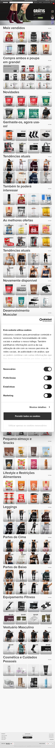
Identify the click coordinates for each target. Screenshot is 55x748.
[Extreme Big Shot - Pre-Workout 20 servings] (34, 229)
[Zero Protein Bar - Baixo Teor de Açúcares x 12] (21, 242)
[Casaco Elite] (21, 558)
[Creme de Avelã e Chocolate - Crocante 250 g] (9, 135)
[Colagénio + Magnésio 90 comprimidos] (46, 302)
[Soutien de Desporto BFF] (9, 259)
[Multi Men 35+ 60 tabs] (46, 199)
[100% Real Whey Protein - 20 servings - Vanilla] (34, 101)
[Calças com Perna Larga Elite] (21, 588)
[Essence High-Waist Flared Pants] (21, 516)
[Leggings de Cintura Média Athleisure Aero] (21, 528)
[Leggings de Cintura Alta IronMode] (34, 528)
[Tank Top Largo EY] (9, 546)
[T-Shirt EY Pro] (46, 636)
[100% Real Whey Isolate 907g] (21, 212)
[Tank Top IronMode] (21, 649)
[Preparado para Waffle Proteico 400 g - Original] (9, 464)
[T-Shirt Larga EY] (21, 546)
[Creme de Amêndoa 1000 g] (46, 498)
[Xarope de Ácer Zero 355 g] (9, 199)
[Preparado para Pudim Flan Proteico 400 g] (46, 452)
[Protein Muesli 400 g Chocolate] (46, 49)
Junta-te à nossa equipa (4, 735)
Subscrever (27, 737)
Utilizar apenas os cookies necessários (27, 425)
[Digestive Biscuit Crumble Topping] (21, 302)
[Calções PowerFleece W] (46, 588)
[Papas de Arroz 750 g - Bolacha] (34, 486)
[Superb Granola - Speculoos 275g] (21, 486)
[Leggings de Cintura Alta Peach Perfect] (9, 272)
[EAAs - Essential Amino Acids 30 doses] (34, 242)
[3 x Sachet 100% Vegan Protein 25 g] (34, 113)
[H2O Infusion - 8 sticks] (46, 212)
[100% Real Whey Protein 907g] (9, 289)
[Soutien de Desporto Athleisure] (46, 272)
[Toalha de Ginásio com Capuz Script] (46, 649)
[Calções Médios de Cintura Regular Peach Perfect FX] (21, 259)
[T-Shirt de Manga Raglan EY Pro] (34, 636)
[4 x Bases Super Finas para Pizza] (9, 37)
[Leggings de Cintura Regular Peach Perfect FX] (46, 259)
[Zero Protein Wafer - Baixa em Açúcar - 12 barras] (46, 37)
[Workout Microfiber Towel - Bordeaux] (9, 618)
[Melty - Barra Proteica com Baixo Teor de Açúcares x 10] (9, 229)
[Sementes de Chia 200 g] (34, 452)
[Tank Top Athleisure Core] (46, 546)
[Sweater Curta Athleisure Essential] (46, 558)
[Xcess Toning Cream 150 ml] (46, 670)
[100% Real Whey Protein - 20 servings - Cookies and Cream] (9, 101)
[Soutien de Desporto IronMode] (34, 558)
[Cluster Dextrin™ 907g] (21, 229)
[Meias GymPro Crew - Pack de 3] (34, 135)
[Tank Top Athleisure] (9, 165)
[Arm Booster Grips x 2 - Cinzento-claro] (21, 289)
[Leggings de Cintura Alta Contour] (21, 272)
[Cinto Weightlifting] (34, 147)
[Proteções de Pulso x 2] (34, 302)
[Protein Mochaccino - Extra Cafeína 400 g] (34, 289)
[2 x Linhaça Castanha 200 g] (9, 452)
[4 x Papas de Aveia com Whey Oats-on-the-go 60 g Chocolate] (9, 498)
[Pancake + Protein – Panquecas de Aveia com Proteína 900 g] (21, 37)
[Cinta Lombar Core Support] (34, 606)
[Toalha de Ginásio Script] (21, 135)
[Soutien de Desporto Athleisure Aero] (46, 165)
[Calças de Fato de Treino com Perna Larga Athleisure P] (46, 177)
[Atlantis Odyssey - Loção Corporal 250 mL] (46, 683)
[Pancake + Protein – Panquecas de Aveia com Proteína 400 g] (9, 302)
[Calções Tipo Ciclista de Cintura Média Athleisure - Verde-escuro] (46, 576)
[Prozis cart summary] (51, 2)
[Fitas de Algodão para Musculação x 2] (9, 606)
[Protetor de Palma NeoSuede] (21, 618)
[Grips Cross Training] (46, 618)
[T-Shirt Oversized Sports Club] (46, 113)
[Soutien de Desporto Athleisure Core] (9, 558)
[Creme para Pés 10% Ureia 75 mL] (34, 670)
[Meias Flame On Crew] (9, 649)
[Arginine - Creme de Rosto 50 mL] (21, 670)
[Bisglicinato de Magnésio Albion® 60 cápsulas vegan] (34, 199)
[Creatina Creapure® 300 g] (21, 49)
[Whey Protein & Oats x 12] (9, 242)
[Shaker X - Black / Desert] (21, 147)
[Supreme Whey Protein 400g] (9, 113)
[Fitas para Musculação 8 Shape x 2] (46, 606)
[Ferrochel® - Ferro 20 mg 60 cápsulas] (34, 212)
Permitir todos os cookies (27, 416)
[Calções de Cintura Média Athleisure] (9, 588)
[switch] (48, 378)
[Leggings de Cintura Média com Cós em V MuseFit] (9, 528)
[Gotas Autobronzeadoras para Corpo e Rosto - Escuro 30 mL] (21, 683)
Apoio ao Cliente (3, 739)
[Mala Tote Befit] (46, 147)
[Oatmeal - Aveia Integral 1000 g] (21, 464)
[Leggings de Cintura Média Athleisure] (34, 516)
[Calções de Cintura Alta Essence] (9, 576)
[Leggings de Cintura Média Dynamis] (46, 528)
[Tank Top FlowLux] (34, 546)
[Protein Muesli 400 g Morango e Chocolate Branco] (46, 486)
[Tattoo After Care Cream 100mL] (34, 683)
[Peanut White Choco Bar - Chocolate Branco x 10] (21, 498)
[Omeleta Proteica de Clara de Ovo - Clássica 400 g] (21, 452)
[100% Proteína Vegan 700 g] (21, 113)
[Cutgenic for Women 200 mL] (9, 670)
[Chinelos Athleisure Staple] (46, 135)
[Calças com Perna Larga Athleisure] (34, 588)
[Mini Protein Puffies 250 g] (34, 464)
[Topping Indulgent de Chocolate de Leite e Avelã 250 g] (46, 464)
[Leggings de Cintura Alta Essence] (9, 516)
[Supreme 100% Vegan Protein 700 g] (46, 101)
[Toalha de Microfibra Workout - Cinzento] (34, 618)
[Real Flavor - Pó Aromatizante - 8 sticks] (46, 229)
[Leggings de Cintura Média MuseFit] (34, 165)
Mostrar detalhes (37, 407)
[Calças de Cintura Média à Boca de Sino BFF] (21, 165)
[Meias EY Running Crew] (34, 649)
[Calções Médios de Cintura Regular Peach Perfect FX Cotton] (21, 177)
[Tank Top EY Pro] (21, 636)
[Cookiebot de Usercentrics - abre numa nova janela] (39, 320)
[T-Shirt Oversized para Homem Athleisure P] (9, 177)
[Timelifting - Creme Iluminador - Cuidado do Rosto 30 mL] (9, 683)
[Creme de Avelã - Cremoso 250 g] (34, 49)
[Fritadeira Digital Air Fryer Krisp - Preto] (21, 606)
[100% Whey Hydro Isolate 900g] (34, 37)
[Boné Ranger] (46, 289)
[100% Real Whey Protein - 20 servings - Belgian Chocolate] (21, 101)
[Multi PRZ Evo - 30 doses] (9, 49)
